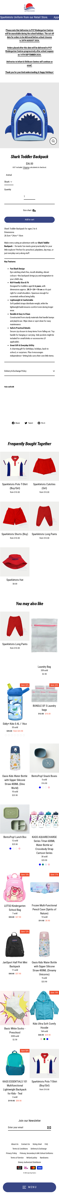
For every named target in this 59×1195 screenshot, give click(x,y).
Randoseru (44, 1158)
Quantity (7, 189)
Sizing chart (37, 1144)
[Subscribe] (48, 1127)
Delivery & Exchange (39, 1149)
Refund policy (31, 1158)
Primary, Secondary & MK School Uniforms (36, 1153)
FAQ (46, 1144)
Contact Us (25, 1144)
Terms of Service (17, 1158)
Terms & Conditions (20, 1149)
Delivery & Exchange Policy (15, 371)
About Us (14, 1144)
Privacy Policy (11, 1153)
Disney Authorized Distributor (29, 1162)
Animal (9, 175)
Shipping (26, 167)
